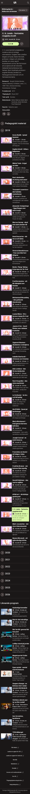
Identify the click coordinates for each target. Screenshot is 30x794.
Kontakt (14, 768)
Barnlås (15, 759)
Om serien (22, 10)
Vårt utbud (14, 747)
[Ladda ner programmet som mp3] (8, 114)
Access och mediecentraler (14, 772)
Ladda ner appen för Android (14, 755)
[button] (15, 130)
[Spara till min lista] (21, 44)
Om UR (14, 776)
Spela (10, 44)
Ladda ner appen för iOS (14, 751)
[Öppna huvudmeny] (2, 3)
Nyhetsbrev (14, 763)
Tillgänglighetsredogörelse (14, 780)
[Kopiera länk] (4, 114)
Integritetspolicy (14, 784)
